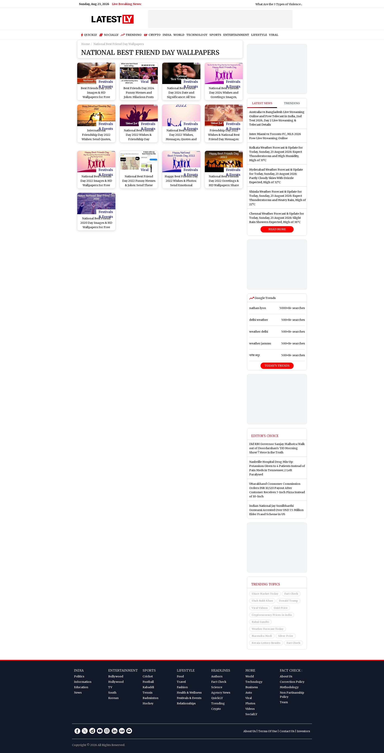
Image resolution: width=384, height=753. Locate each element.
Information (82, 682)
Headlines (220, 670)
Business (251, 687)
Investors (303, 731)
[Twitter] (85, 731)
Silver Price (285, 635)
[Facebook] (77, 731)
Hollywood (116, 682)
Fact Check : (291, 670)
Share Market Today (265, 593)
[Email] (129, 731)
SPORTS (215, 35)
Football (148, 682)
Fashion (182, 687)
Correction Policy (292, 682)
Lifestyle (186, 670)
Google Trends (265, 298)
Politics (79, 676)
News (78, 692)
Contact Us (286, 731)
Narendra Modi (262, 635)
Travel (181, 682)
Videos (250, 709)
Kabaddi (148, 687)
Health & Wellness (189, 692)
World (249, 676)
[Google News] (122, 731)
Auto (248, 692)
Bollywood (115, 676)
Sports (149, 670)
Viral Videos (260, 607)
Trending (134, 35)
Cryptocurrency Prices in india (272, 614)
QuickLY (217, 698)
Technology (253, 682)
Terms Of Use (267, 731)
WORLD (178, 35)
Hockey (148, 703)
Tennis (147, 692)
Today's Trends (277, 365)
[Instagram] (107, 731)
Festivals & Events (106, 82)
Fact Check (291, 593)
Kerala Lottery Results (266, 642)
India (79, 670)
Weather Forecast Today (267, 628)
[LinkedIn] (114, 731)
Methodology (289, 687)
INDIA (167, 35)
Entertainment (123, 670)
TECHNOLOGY (196, 35)
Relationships (186, 703)
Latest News (262, 103)
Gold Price (280, 607)
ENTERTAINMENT (236, 35)
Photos (250, 703)
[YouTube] (100, 731)
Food (180, 676)
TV (110, 687)
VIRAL (273, 35)
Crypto (155, 35)
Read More (277, 229)
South (112, 692)
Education (81, 687)
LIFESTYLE (259, 35)
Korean (113, 698)
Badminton (150, 698)
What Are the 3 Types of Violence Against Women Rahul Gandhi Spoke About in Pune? (299, 4)
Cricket (148, 676)
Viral (145, 82)
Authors (216, 676)
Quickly (90, 35)
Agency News (220, 692)
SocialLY (251, 714)
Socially (111, 35)
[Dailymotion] (92, 731)
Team (284, 702)
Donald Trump (288, 600)
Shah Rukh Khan (262, 600)
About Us (286, 676)
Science (216, 687)
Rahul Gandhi (260, 621)
